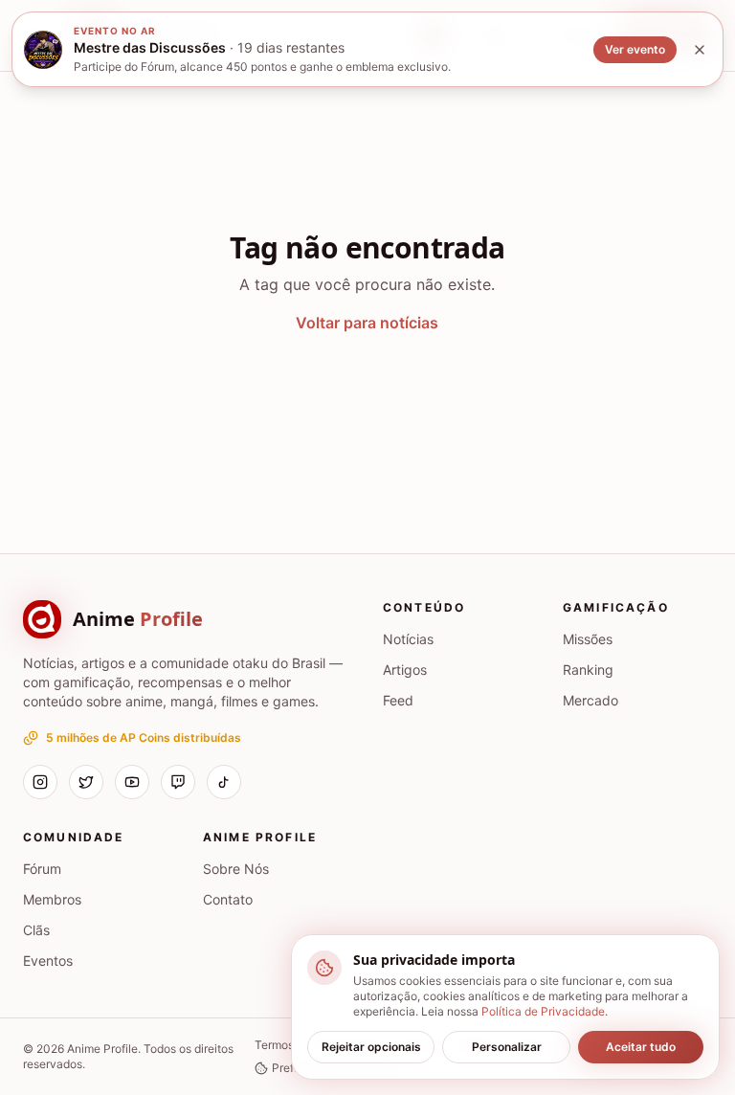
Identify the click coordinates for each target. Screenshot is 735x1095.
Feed (398, 700)
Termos (274, 1045)
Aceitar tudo (641, 1046)
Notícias (408, 639)
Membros (52, 899)
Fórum (42, 868)
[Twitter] (86, 782)
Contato (228, 899)
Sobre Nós (236, 868)
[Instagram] (40, 782)
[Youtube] (132, 782)
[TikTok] (224, 782)
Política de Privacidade (543, 1011)
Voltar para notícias (367, 322)
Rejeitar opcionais (371, 1046)
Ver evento (635, 49)
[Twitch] (178, 782)
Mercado (590, 700)
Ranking (588, 669)
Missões (587, 639)
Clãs (36, 930)
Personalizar (507, 1046)
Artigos (405, 669)
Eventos (48, 960)
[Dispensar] (699, 49)
